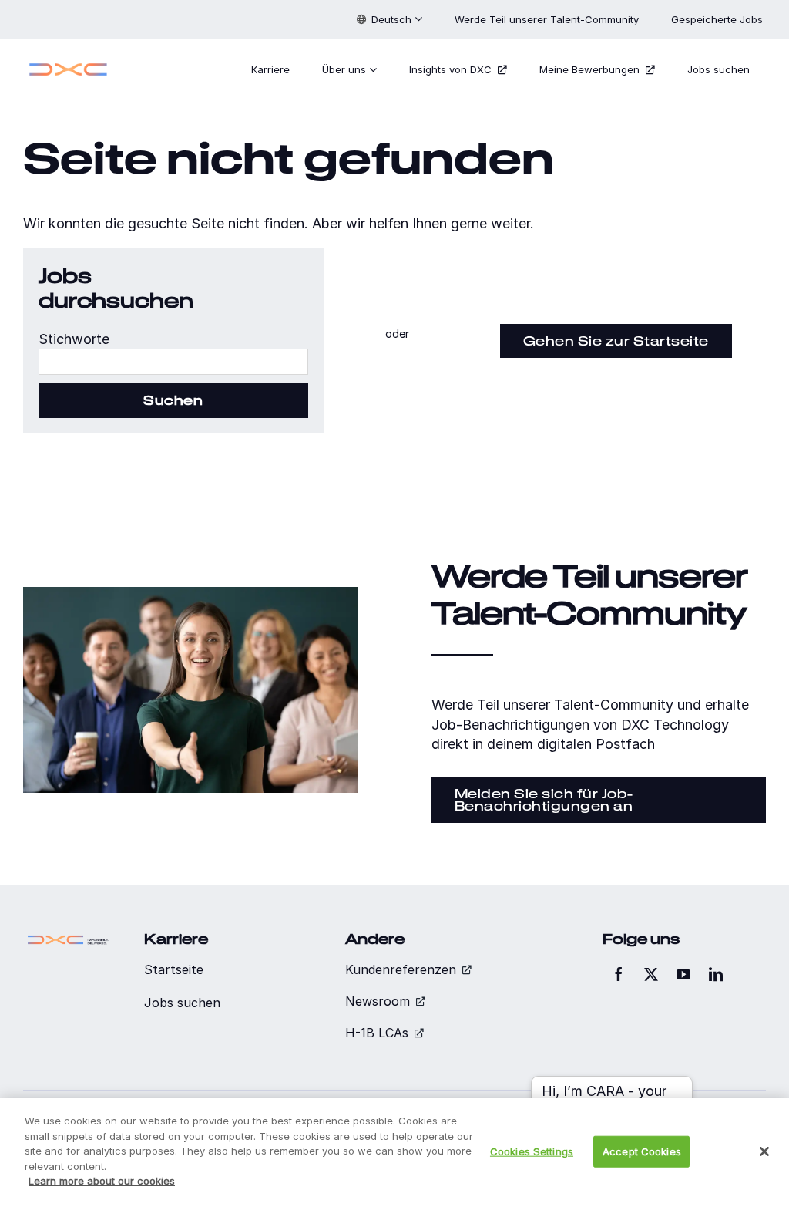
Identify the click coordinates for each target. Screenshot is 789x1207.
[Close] (764, 1151)
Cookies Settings (531, 1151)
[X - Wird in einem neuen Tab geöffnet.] (651, 974)
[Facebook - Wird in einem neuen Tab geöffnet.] (618, 974)
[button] (389, 19)
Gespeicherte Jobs (718, 19)
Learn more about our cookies (102, 1181)
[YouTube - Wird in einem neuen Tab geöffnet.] (683, 974)
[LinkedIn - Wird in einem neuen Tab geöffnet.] (715, 974)
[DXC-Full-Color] (68, 64)
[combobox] (173, 362)
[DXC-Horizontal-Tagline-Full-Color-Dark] (68, 937)
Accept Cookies (642, 1151)
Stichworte (74, 339)
